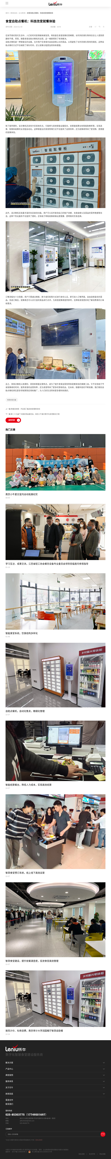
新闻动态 (14, 13)
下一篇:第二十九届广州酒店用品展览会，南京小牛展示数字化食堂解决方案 (33, 414)
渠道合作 (9, 1100)
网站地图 (102, 1154)
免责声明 (92, 1154)
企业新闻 (22, 13)
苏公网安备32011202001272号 (42, 1152)
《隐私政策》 (38, 1140)
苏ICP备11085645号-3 (19, 1152)
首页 (7, 13)
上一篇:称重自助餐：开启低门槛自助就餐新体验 (23, 409)
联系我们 (9, 1104)
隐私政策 (82, 1154)
